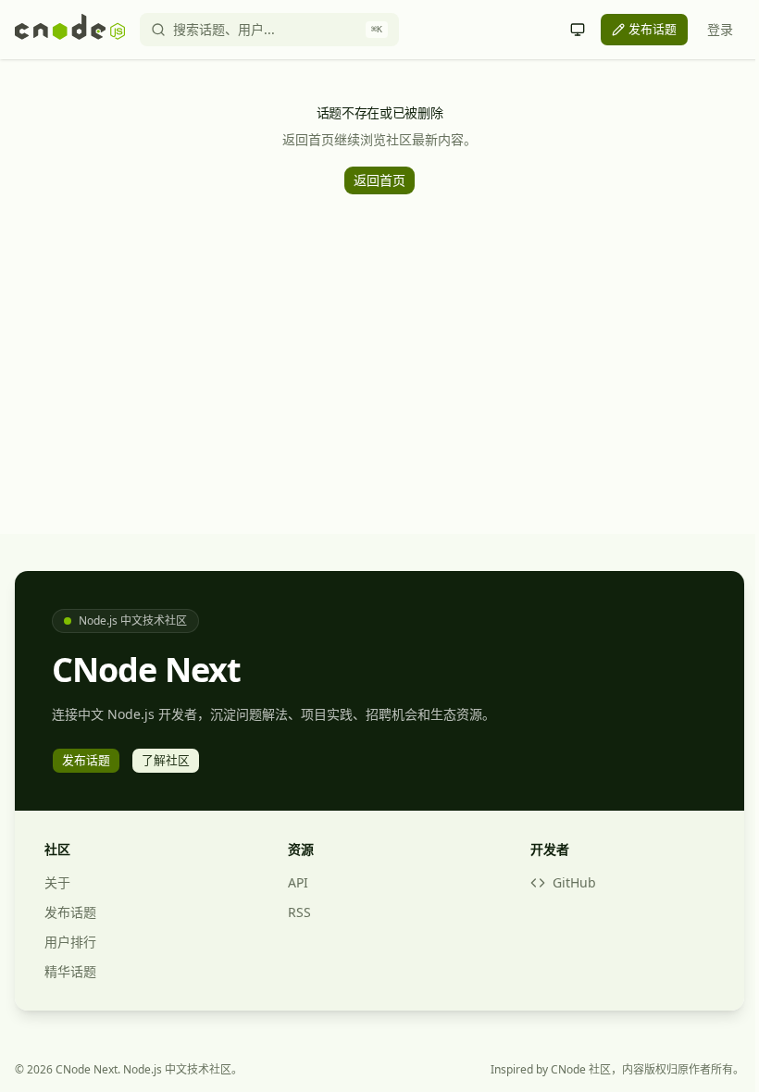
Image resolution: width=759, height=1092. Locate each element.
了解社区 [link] (166, 759)
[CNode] (70, 29)
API (298, 882)
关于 (57, 882)
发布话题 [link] (652, 28)
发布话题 (70, 912)
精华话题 (70, 971)
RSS (299, 912)
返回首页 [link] (379, 180)
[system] (577, 29)
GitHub (574, 882)
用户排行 (70, 941)
